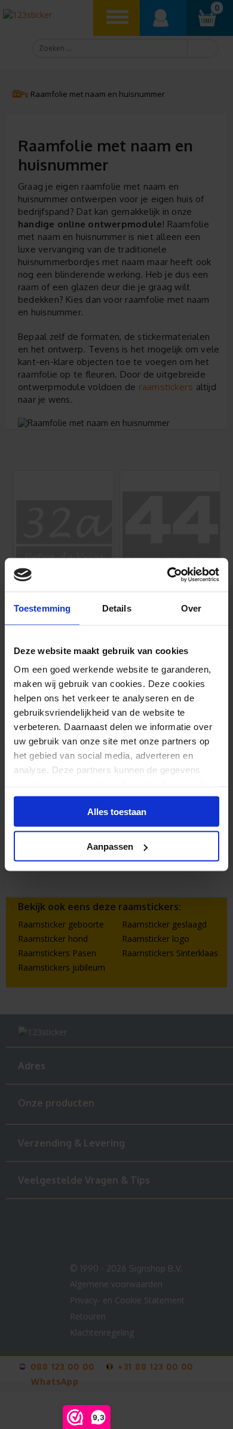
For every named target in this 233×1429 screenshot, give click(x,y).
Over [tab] (191, 608)
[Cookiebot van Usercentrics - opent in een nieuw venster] (167, 575)
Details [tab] (116, 608)
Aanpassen (110, 846)
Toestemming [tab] (42, 608)
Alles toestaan (116, 811)
